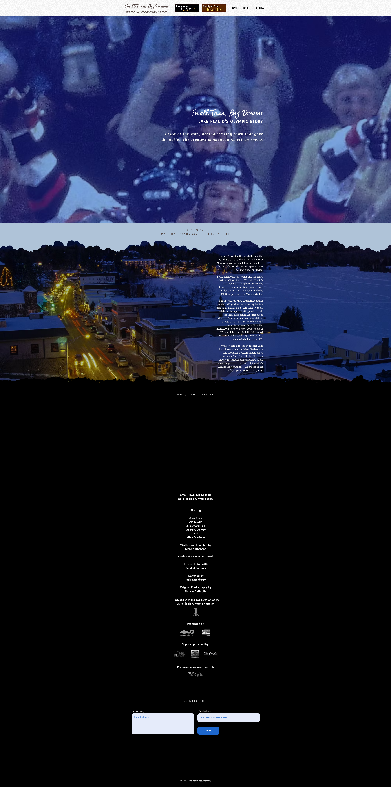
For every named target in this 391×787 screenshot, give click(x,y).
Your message (139, 711)
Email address (205, 711)
